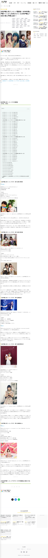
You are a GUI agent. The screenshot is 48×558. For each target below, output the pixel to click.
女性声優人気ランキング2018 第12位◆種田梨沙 (9, 142)
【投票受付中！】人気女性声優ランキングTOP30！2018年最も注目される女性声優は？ (15, 177)
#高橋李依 (13, 27)
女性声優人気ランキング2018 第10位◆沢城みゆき (10, 145)
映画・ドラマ (35, 2)
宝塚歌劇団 (29, 2)
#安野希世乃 (13, 21)
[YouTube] (24, 552)
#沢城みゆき (18, 24)
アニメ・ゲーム (23, 2)
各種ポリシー (23, 549)
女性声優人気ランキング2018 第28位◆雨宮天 (9, 115)
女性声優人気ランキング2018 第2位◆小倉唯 (9, 159)
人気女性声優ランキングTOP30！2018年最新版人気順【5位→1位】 (13, 153)
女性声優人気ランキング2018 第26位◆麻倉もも (10, 118)
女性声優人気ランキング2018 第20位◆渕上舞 (9, 129)
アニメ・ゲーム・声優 (4, 9)
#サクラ (35, 37)
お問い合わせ (29, 549)
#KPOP (35, 35)
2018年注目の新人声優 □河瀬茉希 (7, 171)
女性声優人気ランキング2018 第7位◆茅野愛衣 (9, 150)
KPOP (18, 2)
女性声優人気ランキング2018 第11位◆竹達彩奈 (9, 144)
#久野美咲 (22, 18)
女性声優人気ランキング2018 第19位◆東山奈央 (9, 130)
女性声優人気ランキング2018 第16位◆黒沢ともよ (10, 135)
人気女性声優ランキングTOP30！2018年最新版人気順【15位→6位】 (13, 136)
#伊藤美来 (26, 18)
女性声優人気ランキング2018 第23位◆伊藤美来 (10, 124)
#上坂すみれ (13, 18)
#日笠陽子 (28, 21)
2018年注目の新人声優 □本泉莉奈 (7, 174)
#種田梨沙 (25, 24)
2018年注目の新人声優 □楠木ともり (7, 168)
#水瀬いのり (13, 24)
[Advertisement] (16, 93)
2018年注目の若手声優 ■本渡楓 (7, 162)
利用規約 (18, 549)
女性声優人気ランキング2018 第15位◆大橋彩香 (9, 138)
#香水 (38, 35)
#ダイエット (41, 35)
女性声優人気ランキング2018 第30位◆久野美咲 (10, 112)
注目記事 (10, 2)
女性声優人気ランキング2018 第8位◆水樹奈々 (9, 148)
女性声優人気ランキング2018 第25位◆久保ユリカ (10, 121)
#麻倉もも (17, 27)
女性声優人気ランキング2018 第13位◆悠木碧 (9, 141)
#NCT (46, 35)
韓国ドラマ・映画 (42, 2)
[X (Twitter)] (21, 552)
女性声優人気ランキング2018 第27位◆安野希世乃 (10, 116)
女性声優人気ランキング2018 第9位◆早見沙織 (9, 147)
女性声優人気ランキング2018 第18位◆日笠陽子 (9, 132)
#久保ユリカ (18, 18)
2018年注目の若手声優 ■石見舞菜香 (7, 165)
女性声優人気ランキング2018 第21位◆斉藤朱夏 (9, 127)
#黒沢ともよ (21, 27)
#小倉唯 (17, 21)
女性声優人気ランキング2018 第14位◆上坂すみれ (10, 139)
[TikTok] (27, 552)
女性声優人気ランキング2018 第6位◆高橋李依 (9, 151)
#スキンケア (38, 37)
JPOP (15, 2)
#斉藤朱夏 (24, 21)
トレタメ (24, 546)
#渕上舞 (22, 24)
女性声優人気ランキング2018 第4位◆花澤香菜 (9, 156)
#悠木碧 (21, 21)
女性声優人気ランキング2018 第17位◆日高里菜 (9, 133)
